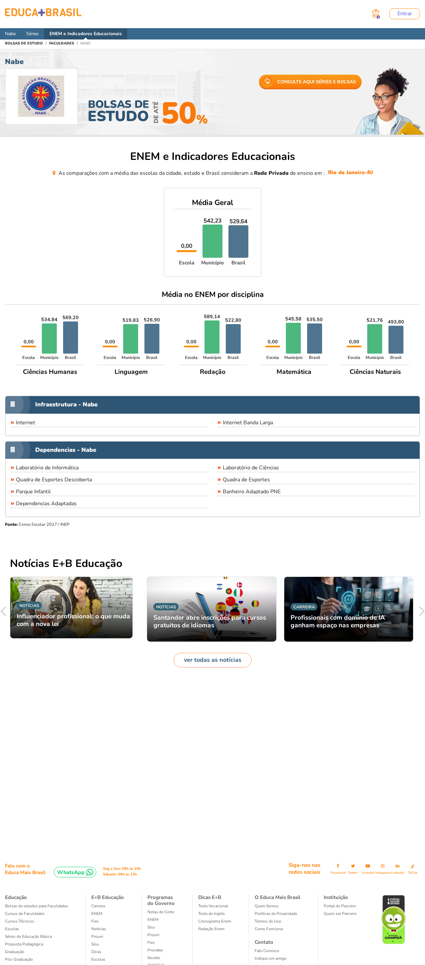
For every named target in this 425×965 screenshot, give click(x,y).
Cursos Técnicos (19, 921)
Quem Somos (267, 906)
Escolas (12, 928)
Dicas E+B (209, 897)
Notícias (98, 928)
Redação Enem (211, 928)
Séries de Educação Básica (28, 936)
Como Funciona (269, 928)
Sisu (95, 944)
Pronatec (155, 950)
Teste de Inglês (211, 913)
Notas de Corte (160, 912)
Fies (95, 921)
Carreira (98, 906)
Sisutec (153, 957)
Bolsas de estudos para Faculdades (36, 906)
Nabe (10, 34)
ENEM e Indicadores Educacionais (85, 34)
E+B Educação (107, 897)
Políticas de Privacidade (276, 913)
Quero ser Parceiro (340, 913)
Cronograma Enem (214, 921)
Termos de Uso (268, 921)
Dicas (96, 951)
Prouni (97, 936)
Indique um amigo (271, 958)
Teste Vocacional (213, 906)
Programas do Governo (161, 900)
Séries (32, 34)
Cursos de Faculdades (24, 913)
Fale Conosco (267, 950)
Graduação (14, 951)
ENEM (96, 913)
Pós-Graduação (19, 959)
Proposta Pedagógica (24, 944)
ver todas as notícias (212, 660)
